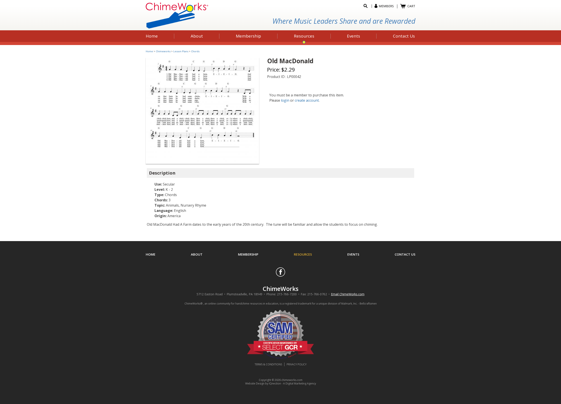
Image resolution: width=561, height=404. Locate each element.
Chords (195, 51)
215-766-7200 (287, 294)
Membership (248, 254)
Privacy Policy (297, 364)
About (196, 254)
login (285, 100)
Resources (303, 254)
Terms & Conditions (268, 364)
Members (386, 6)
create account (307, 100)
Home (149, 51)
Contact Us (405, 254)
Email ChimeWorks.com (347, 294)
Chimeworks (163, 51)
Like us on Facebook (280, 272)
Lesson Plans (180, 51)
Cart (411, 6)
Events (353, 254)
